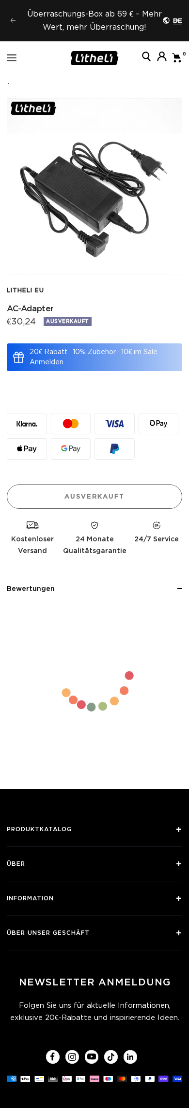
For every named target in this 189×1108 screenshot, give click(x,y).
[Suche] (146, 58)
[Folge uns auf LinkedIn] (130, 1056)
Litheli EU (25, 290)
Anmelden (46, 362)
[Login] (162, 58)
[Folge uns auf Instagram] (72, 1056)
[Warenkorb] (177, 58)
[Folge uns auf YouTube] (91, 1056)
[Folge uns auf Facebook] (52, 1056)
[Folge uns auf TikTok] (110, 1056)
